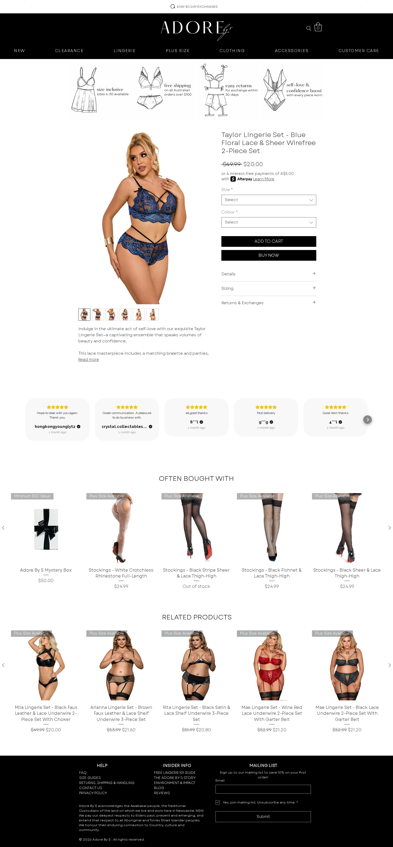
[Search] (308, 28)
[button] (318, 26)
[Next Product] (390, 528)
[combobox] (268, 200)
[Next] (361, 7)
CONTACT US (90, 787)
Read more (88, 359)
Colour (229, 212)
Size (227, 190)
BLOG (159, 787)
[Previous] (31, 7)
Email (220, 781)
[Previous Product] (3, 528)
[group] (196, 541)
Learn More (263, 179)
